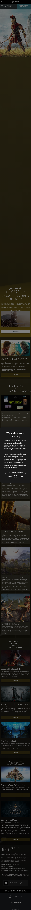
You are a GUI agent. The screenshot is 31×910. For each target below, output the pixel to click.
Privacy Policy (7, 446)
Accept (21, 476)
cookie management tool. (15, 449)
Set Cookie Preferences (15, 472)
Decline (10, 476)
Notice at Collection (17, 446)
